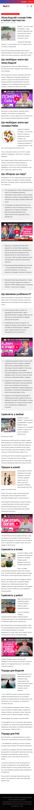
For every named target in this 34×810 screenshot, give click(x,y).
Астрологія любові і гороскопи (10, 14)
